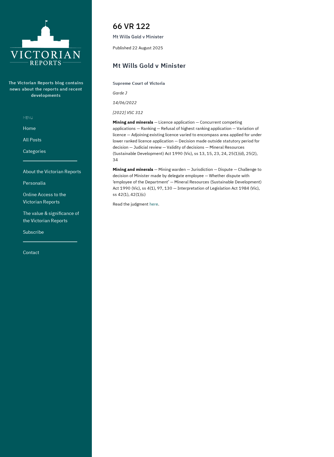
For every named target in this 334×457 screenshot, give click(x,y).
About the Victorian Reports (52, 171)
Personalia (34, 182)
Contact (31, 252)
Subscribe (33, 231)
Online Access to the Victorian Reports (44, 198)
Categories (34, 151)
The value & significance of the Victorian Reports (51, 216)
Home (29, 128)
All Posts (32, 139)
